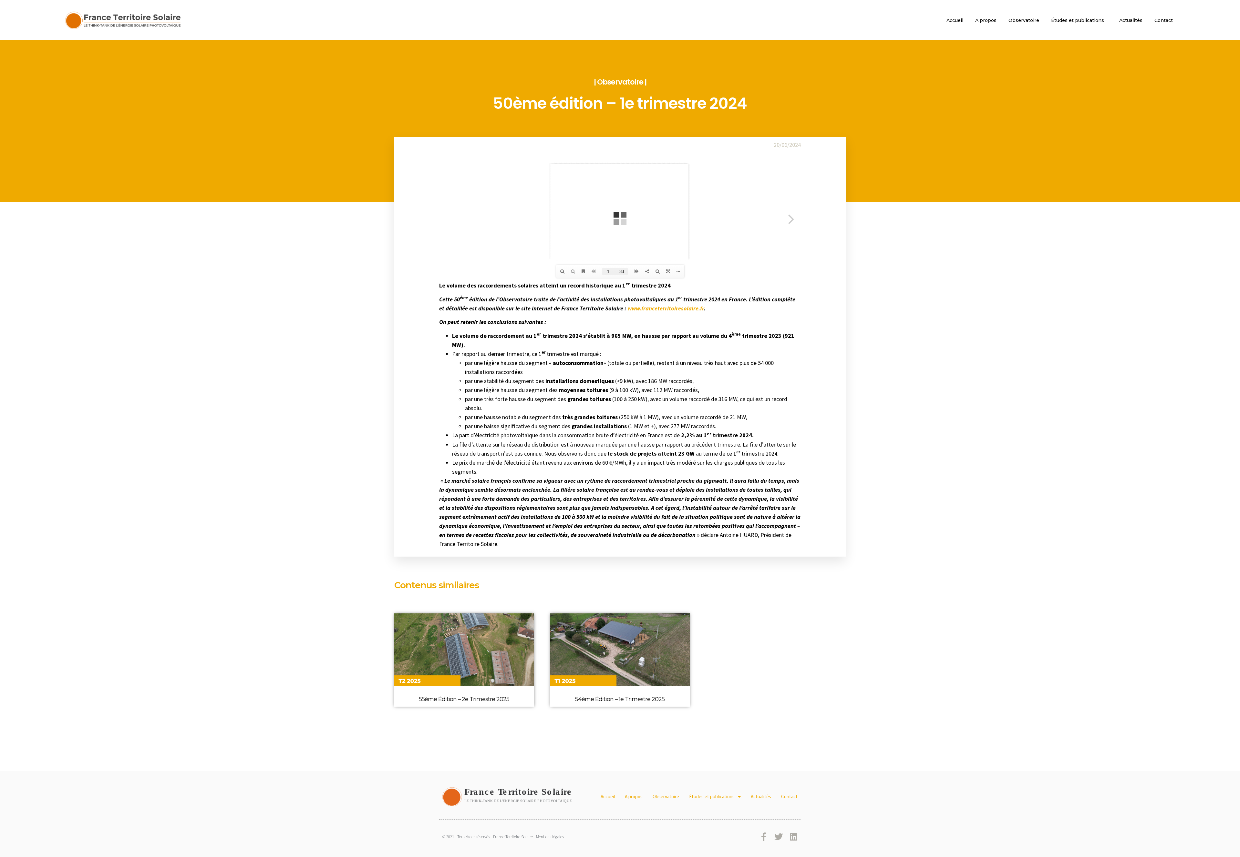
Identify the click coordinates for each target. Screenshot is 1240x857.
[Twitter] (778, 836)
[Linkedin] (793, 836)
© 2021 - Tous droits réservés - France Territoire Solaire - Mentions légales (503, 837)
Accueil (954, 20)
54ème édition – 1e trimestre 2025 (620, 699)
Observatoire (1023, 20)
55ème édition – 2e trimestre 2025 (464, 699)
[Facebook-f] (764, 836)
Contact (1163, 20)
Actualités (1130, 20)
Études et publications (1077, 20)
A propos (986, 20)
